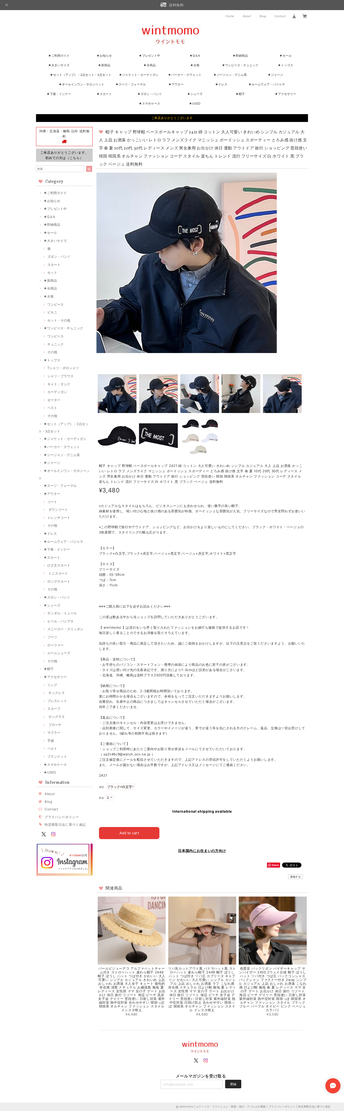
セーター (53, 400)
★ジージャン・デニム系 (230, 75)
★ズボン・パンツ (149, 94)
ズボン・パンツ (58, 257)
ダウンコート (57, 509)
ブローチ (54, 725)
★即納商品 (240, 55)
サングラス (56, 717)
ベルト (52, 748)
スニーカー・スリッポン (65, 629)
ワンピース (55, 304)
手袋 (50, 741)
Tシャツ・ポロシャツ (63, 368)
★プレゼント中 (149, 55)
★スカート (104, 94)
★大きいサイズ (59, 65)
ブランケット (57, 756)
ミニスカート (57, 573)
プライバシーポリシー (62, 817)
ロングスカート (58, 581)
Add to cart (129, 833)
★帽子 (240, 94)
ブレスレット (57, 701)
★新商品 (104, 65)
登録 (233, 1084)
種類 (101, 787)
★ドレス (221, 84)
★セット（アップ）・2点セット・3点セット (80, 75)
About (247, 16)
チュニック (55, 344)
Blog (263, 16)
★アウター (176, 84)
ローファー (55, 645)
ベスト (52, 408)
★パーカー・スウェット (184, 75)
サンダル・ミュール (62, 613)
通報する (295, 876)
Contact (280, 16)
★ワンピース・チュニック (240, 65)
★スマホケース (149, 103)
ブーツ (52, 637)
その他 (52, 352)
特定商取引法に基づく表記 (65, 824)
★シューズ (194, 94)
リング (52, 685)
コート (52, 502)
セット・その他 (58, 320)
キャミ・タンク (58, 384)
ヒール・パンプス (60, 621)
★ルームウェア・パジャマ (266, 84)
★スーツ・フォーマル (130, 84)
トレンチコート (58, 518)
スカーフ (53, 709)
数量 (101, 798)
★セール (285, 55)
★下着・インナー (59, 94)
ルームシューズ (58, 653)
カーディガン (57, 392)
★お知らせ (104, 55)
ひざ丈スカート (58, 565)
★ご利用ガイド (59, 55)
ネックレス (56, 693)
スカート (53, 265)
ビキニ (52, 312)
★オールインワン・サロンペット (81, 84)
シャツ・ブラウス (60, 376)
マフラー (53, 733)
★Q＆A (194, 55)
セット (52, 272)
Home (230, 16)
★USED (194, 103)
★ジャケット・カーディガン (138, 75)
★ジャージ (275, 75)
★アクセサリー (285, 94)
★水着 (194, 65)
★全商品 (149, 65)
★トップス (285, 65)
